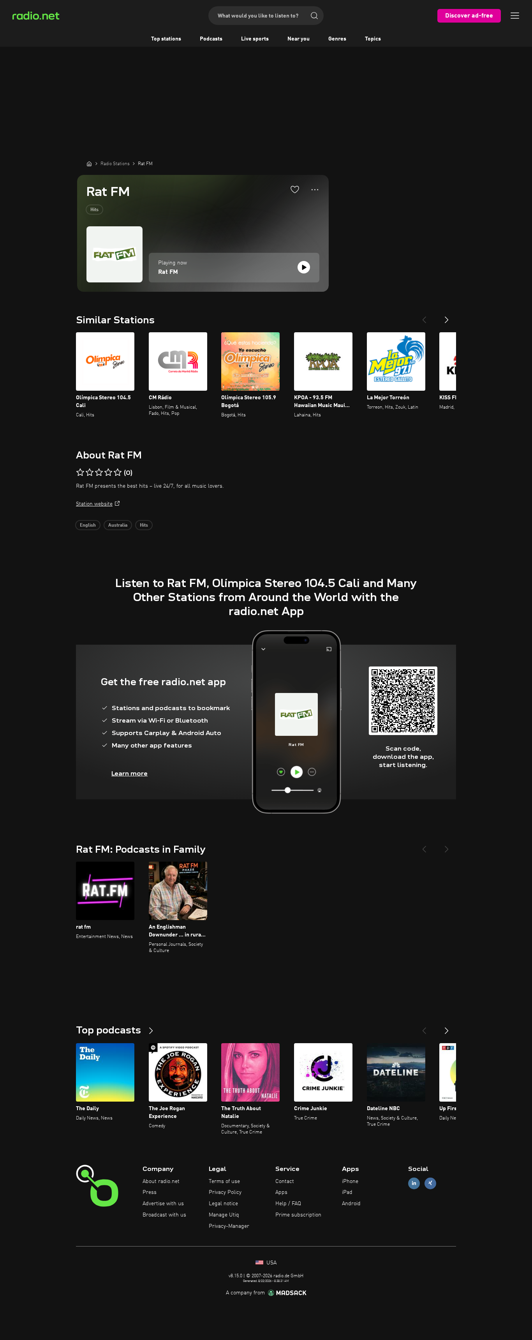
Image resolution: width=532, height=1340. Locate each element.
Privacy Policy (225, 1192)
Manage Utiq (224, 1215)
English (88, 525)
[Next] (446, 316)
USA (271, 1263)
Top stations (166, 39)
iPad (347, 1192)
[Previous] (424, 316)
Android (351, 1203)
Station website (94, 504)
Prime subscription (298, 1215)
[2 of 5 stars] (89, 472)
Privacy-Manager (229, 1226)
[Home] (89, 163)
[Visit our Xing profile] (430, 1183)
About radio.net (161, 1181)
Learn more (129, 773)
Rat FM (168, 272)
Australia (117, 525)
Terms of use (224, 1181)
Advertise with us (163, 1203)
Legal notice (223, 1203)
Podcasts (211, 39)
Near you (298, 39)
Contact (284, 1181)
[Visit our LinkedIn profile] (414, 1183)
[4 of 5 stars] (108, 472)
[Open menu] (515, 15)
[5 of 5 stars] (117, 472)
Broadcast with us (164, 1215)
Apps (281, 1192)
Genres (337, 39)
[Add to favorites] (295, 189)
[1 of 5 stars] (80, 472)
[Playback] (304, 267)
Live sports (255, 39)
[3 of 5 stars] (99, 472)
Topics (373, 39)
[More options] (314, 189)
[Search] (314, 15)
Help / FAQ (288, 1203)
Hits (94, 210)
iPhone (350, 1181)
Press (150, 1192)
